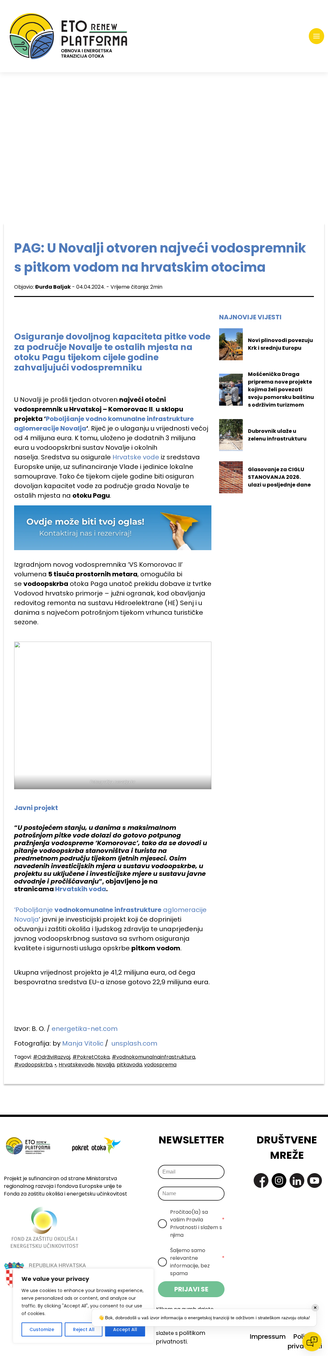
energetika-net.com (85, 1028)
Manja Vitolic (82, 1043)
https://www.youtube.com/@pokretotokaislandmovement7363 (314, 1180)
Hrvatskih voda (80, 889)
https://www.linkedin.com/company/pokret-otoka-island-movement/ (297, 1180)
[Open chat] (312, 1341)
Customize (41, 1329)
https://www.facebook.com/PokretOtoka (261, 1180)
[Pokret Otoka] (68, 36)
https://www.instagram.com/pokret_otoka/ (279, 1180)
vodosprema (160, 1064)
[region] (83, 1305)
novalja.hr (125, 782)
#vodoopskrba (33, 1064)
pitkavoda (129, 1064)
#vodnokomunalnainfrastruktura (153, 1057)
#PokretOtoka (91, 1057)
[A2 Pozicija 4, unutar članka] (112, 527)
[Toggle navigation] (316, 36)
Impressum (268, 1336)
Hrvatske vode (135, 457)
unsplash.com (134, 1043)
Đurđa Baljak (53, 287)
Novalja (105, 1064)
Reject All (83, 1329)
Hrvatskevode (76, 1064)
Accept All (125, 1329)
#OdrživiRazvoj (51, 1057)
